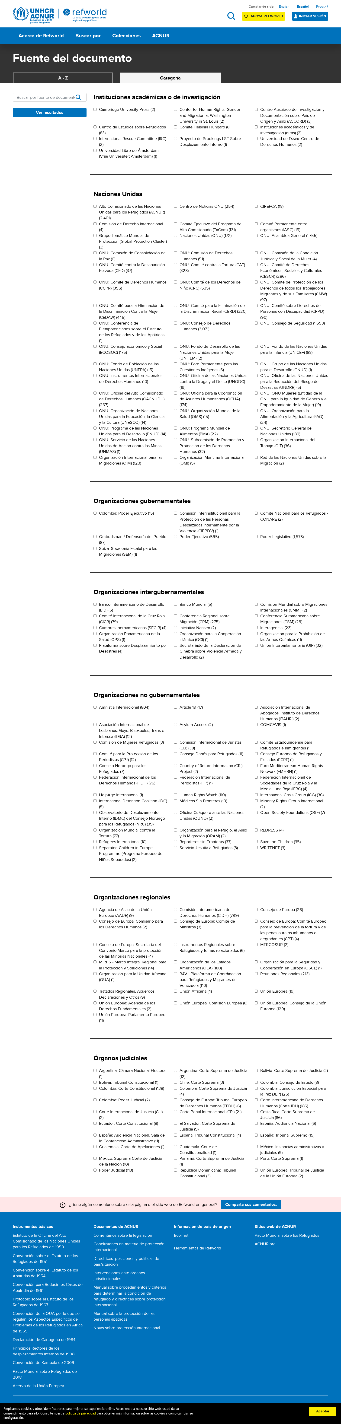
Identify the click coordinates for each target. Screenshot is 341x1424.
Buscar (231, 16)
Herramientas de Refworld (197, 1248)
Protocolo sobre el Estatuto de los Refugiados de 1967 (43, 1302)
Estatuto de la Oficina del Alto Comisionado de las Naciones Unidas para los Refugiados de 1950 (46, 1241)
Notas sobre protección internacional (126, 1328)
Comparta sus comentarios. (251, 1204)
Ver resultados (49, 112)
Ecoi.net (181, 1235)
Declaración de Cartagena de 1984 (44, 1339)
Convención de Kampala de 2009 (43, 1362)
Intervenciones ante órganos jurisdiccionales (119, 1275)
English (284, 6)
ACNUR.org (265, 1244)
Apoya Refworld (267, 16)
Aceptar (322, 1411)
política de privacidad (80, 1413)
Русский (322, 6)
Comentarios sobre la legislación (122, 1235)
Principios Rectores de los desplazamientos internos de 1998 (43, 1351)
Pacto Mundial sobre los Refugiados (287, 1235)
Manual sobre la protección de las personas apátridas (123, 1316)
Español (303, 6)
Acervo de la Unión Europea (38, 1386)
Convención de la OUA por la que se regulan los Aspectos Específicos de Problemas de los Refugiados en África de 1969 (48, 1322)
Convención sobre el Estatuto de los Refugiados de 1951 (45, 1258)
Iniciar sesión (312, 16)
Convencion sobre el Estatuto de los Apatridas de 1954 (45, 1273)
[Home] (60, 15)
